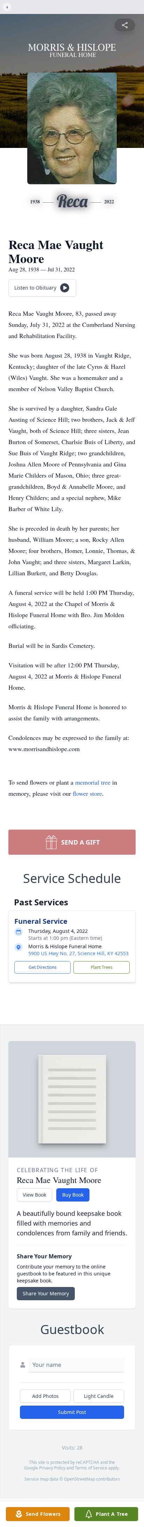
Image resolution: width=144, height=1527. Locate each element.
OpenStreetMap (79, 1479)
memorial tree (92, 782)
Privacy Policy (52, 1468)
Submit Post (72, 1412)
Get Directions (43, 967)
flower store (87, 793)
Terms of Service (91, 1468)
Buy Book (73, 1194)
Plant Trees (102, 967)
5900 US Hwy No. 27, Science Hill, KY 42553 (78, 953)
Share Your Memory (46, 1293)
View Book (34, 1194)
